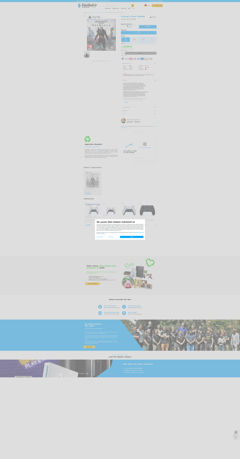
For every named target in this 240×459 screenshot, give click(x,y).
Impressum (103, 233)
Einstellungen (110, 236)
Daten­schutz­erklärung (139, 232)
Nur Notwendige (100, 236)
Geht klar (131, 236)
